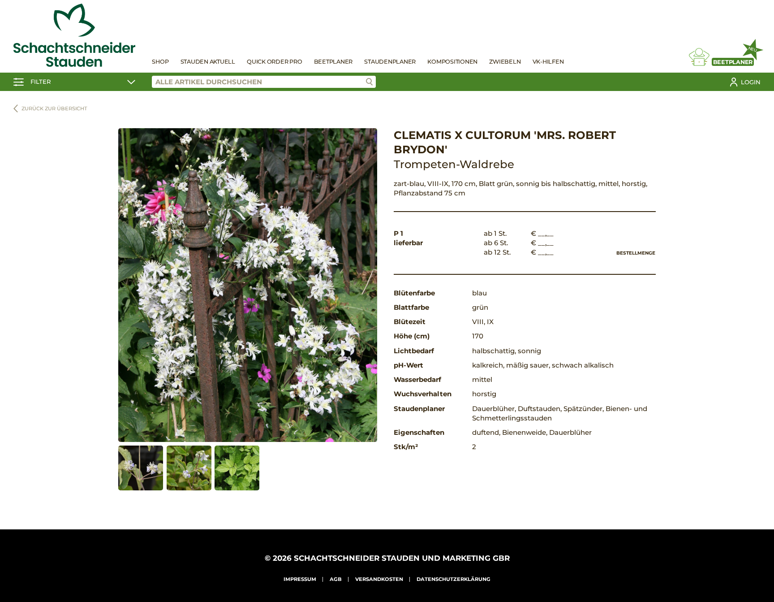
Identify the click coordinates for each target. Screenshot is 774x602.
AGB (336, 579)
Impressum (300, 579)
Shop (160, 61)
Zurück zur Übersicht (54, 108)
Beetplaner (333, 61)
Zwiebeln (504, 61)
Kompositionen (452, 61)
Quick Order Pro (274, 61)
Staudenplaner (390, 61)
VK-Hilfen (548, 61)
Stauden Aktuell (208, 61)
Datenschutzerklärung (453, 579)
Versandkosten (379, 579)
